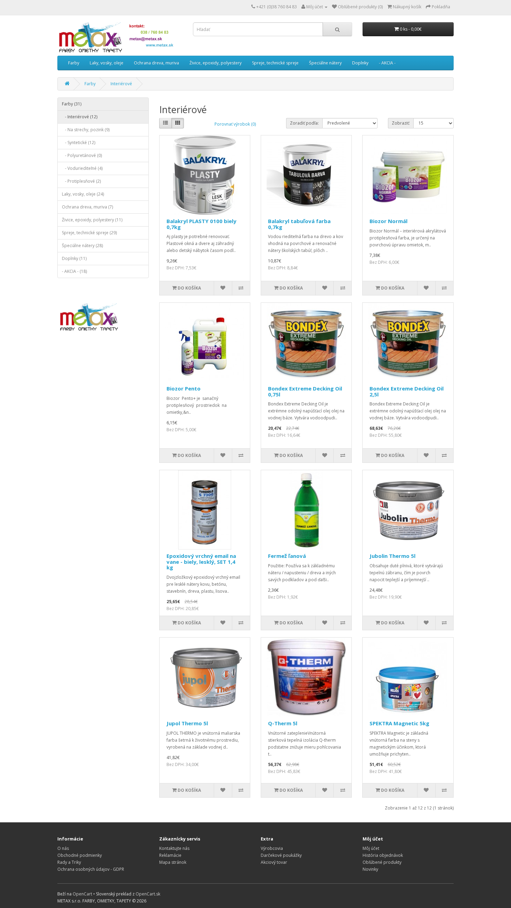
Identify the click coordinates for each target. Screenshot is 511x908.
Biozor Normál (388, 221)
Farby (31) (71, 104)
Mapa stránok (172, 862)
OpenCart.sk (148, 894)
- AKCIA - (387, 63)
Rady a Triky (69, 862)
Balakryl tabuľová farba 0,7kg (299, 224)
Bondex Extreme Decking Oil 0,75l (305, 391)
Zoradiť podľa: (304, 123)
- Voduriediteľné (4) (82, 168)
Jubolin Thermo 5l (392, 555)
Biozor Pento (184, 388)
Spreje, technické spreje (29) (89, 233)
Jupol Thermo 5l (187, 723)
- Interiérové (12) (79, 117)
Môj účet (371, 848)
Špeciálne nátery (325, 63)
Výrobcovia (272, 848)
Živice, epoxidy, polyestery (215, 63)
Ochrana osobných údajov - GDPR (90, 869)
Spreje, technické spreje (275, 63)
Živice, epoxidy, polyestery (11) (92, 220)
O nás (63, 848)
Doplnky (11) (74, 258)
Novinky (370, 869)
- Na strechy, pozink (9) (86, 130)
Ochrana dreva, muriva (156, 63)
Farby (73, 63)
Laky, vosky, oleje (106, 63)
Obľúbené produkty (382, 862)
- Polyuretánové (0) (82, 155)
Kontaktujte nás (174, 848)
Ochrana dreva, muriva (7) (87, 207)
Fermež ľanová (287, 555)
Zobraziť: (401, 123)
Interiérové (121, 84)
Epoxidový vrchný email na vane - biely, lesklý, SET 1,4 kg (201, 561)
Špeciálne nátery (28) (82, 245)
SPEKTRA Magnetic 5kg (399, 723)
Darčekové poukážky (281, 855)
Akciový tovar (274, 862)
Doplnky (360, 63)
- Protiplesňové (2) (81, 181)
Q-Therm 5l (282, 723)
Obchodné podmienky (79, 855)
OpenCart (82, 894)
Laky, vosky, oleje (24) (83, 194)
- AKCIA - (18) (74, 271)
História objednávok (383, 855)
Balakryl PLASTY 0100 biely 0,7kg (201, 224)
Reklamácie (170, 855)
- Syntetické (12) (78, 142)
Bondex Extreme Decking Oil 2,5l (407, 391)
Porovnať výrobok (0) (235, 124)
